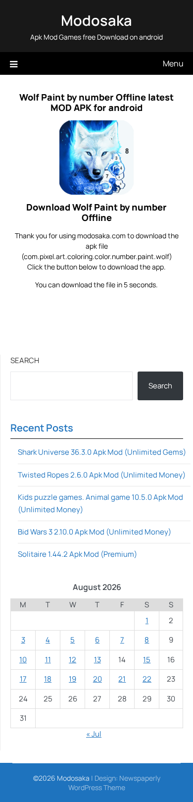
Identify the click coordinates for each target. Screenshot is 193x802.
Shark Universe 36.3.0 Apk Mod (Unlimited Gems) (102, 452)
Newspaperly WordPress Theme (114, 782)
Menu (173, 63)
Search (24, 360)
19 (72, 679)
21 (122, 679)
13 (97, 659)
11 (48, 659)
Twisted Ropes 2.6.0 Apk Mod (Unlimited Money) (102, 475)
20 (97, 679)
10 (23, 659)
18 (47, 679)
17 (23, 679)
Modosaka (96, 20)
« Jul (93, 734)
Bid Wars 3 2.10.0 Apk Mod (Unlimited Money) (94, 532)
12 (72, 659)
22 (147, 679)
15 (146, 659)
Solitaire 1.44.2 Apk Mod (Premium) (77, 554)
